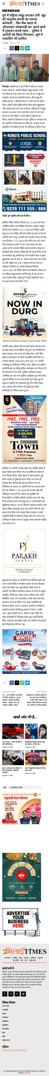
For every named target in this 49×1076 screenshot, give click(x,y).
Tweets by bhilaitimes (14, 1050)
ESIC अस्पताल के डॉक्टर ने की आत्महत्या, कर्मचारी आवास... (12, 770)
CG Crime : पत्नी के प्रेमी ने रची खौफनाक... (12, 743)
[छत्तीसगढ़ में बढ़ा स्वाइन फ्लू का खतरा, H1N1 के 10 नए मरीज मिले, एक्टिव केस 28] (36, 731)
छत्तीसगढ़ (11, 11)
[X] (17, 48)
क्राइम (4, 11)
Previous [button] (5, 876)
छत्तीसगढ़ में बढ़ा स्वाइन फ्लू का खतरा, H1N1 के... (35, 743)
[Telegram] (27, 48)
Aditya (6, 43)
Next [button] (38, 876)
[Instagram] (10, 993)
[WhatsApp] (22, 48)
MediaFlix (27, 1073)
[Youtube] (23, 993)
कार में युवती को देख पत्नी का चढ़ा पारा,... (35, 769)
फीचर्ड (17, 11)
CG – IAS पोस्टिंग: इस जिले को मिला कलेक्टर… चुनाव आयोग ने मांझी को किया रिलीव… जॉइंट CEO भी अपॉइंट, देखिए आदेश (12, 700)
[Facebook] (11, 48)
